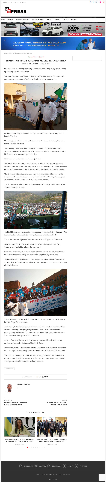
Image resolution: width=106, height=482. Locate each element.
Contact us (14, 2)
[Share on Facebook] (40, 377)
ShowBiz (74, 19)
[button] (7, 432)
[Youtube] (103, 2)
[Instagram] (96, 2)
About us (6, 2)
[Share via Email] (47, 377)
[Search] (104, 19)
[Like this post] (38, 377)
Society (65, 19)
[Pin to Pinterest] (45, 377)
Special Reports (38, 19)
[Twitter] (93, 2)
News (10, 19)
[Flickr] (100, 2)
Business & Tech (22, 19)
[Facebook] (90, 2)
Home (3, 19)
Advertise (23, 2)
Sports (57, 19)
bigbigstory (9, 368)
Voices (49, 19)
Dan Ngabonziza (33, 63)
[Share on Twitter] (43, 377)
